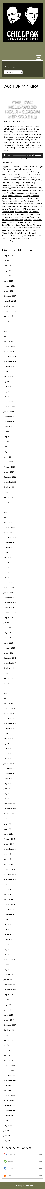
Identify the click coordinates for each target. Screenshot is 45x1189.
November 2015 (10, 849)
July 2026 (7, 261)
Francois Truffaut (18, 188)
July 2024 (7, 381)
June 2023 (7, 447)
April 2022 (7, 517)
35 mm (16, 166)
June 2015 (7, 854)
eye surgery (17, 185)
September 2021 (10, 552)
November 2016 (10, 809)
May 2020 (7, 633)
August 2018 (8, 738)
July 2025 (7, 321)
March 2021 (8, 582)
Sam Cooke (19, 217)
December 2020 (10, 597)
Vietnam (13, 238)
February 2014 (9, 904)
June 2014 (7, 889)
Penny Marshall (8, 212)
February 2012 (9, 959)
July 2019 (7, 683)
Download (30, 159)
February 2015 (9, 869)
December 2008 (10, 1075)
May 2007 (7, 1140)
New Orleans (24, 206)
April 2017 (7, 799)
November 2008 (10, 1080)
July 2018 (7, 743)
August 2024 (8, 376)
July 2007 (7, 1130)
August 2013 (8, 924)
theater (10, 233)
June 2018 (7, 748)
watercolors (22, 238)
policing (17, 214)
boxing (25, 177)
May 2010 (7, 1005)
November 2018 (10, 723)
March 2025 (8, 341)
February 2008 (9, 1095)
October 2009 (9, 1030)
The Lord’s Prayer (16, 227)
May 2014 (7, 894)
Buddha (5, 180)
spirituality (28, 219)
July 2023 (7, 442)
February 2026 (9, 286)
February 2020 (9, 648)
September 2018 (10, 733)
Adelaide (22, 169)
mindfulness (13, 204)
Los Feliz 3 (24, 201)
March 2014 (8, 899)
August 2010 (8, 995)
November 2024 (10, 361)
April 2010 (7, 1010)
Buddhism (13, 180)
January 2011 (9, 980)
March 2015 (8, 864)
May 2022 (7, 512)
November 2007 (10, 1110)
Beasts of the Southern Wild (29, 174)
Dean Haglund (7, 182)
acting (15, 169)
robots (12, 217)
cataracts (21, 180)
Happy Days (33, 190)
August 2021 (8, 557)
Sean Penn (29, 217)
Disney (16, 182)
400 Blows (24, 166)
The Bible (20, 222)
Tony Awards (32, 235)
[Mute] (33, 155)
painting (5, 209)
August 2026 (8, 256)
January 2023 (9, 472)
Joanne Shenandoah (26, 193)
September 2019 (10, 673)
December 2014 (10, 874)
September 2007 (10, 1120)
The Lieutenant (26, 225)
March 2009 (8, 1060)
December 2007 (10, 1105)
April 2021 (7, 577)
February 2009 (9, 1065)
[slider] (38, 155)
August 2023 (8, 437)
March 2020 (8, 643)
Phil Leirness (34, 212)
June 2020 (7, 628)
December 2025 (10, 296)
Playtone (10, 214)
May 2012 (7, 949)
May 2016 (7, 829)
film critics (30, 185)
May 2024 (7, 391)
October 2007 (9, 1115)
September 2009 (10, 1035)
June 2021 (7, 567)
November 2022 (10, 482)
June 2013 (7, 929)
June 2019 (7, 688)
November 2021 (10, 542)
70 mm (32, 166)
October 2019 (9, 668)
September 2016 (10, 819)
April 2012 (7, 954)
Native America (12, 206)
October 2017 (9, 778)
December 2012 (10, 934)
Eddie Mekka (25, 182)
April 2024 (7, 396)
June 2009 (7, 1050)
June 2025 (7, 326)
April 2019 (7, 698)
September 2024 (10, 371)
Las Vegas (26, 196)
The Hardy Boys (13, 225)
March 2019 (8, 703)
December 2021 (10, 537)
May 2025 (7, 331)
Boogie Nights (7, 177)
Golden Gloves (15, 190)
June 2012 (7, 944)
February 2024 (9, 406)
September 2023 (10, 432)
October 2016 (9, 814)
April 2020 (7, 638)
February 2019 (9, 708)
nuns (40, 206)
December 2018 (10, 718)
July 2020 (7, 623)
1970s (10, 166)
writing (10, 241)
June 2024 (7, 386)
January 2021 (9, 592)
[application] (22, 155)
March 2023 (8, 462)
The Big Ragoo (31, 222)
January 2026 (9, 291)
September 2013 (10, 919)
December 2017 (10, 768)
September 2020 (10, 613)
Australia (31, 172)
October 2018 (9, 728)
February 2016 (9, 839)
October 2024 (9, 366)
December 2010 (10, 985)
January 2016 (9, 844)
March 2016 (8, 834)
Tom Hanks (11, 235)
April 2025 (7, 336)
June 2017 (7, 789)
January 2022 (9, 532)
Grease (25, 190)
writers (4, 241)
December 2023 (10, 417)
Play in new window (16, 159)
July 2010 (7, 1000)
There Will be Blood (22, 233)
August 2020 (8, 618)
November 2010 (10, 990)
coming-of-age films (33, 180)
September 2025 (10, 311)
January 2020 (9, 653)
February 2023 (9, 467)
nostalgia (33, 206)
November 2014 (10, 879)
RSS (11, 162)
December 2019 (10, 658)
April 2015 (7, 859)
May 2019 (7, 693)
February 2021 (9, 587)
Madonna (33, 201)
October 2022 (9, 487)
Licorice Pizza (14, 201)
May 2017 (7, 794)
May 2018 (7, 753)
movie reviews (24, 204)
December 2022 (10, 477)
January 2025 (9, 351)
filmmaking (6, 188)
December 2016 (10, 804)
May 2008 (7, 1090)
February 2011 (9, 975)
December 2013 (10, 909)
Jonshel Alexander (15, 196)
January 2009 (9, 1070)
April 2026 (7, 276)
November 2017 (10, 773)
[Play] (5, 155)
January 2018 (9, 763)
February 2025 (9, 346)
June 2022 (7, 507)
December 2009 (10, 1025)
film (24, 185)
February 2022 (9, 527)
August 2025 (8, 316)
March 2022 (8, 522)
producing (30, 214)
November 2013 (10, 914)
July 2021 (7, 562)
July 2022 (7, 502)
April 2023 (7, 457)
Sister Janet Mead (16, 219)
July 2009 (7, 1045)
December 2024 (10, 356)
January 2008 (9, 1100)
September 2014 (10, 884)
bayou (38, 172)
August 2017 (8, 783)
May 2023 (7, 452)
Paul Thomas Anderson (29, 209)
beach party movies (9, 174)
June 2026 (7, 266)
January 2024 (9, 411)
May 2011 (7, 969)
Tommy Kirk (21, 235)
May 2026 (7, 271)
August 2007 (8, 1125)
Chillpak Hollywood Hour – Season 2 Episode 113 (22, 109)
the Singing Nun (32, 230)
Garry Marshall (31, 188)
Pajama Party (14, 209)
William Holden (33, 238)
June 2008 (7, 1085)
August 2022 (8, 497)
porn (23, 214)
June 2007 (7, 1135)
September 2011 (10, 965)
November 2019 (10, 663)
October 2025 (9, 306)
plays (4, 214)
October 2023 (9, 426)
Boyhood (32, 177)
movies (33, 204)
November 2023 (10, 422)
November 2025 (10, 301)
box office (18, 177)
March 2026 (8, 281)
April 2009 (7, 1055)
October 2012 (9, 939)
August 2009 (8, 1040)
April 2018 (7, 758)
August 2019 (8, 678)
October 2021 (9, 547)
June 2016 (7, 824)
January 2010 (9, 1020)
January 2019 (9, 713)
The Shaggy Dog (18, 230)
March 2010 (8, 1015)
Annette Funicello (20, 172)
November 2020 (10, 603)
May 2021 (7, 572)
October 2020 (9, 608)
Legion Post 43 (14, 198)
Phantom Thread (21, 212)
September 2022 (10, 492)
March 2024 (8, 401)
